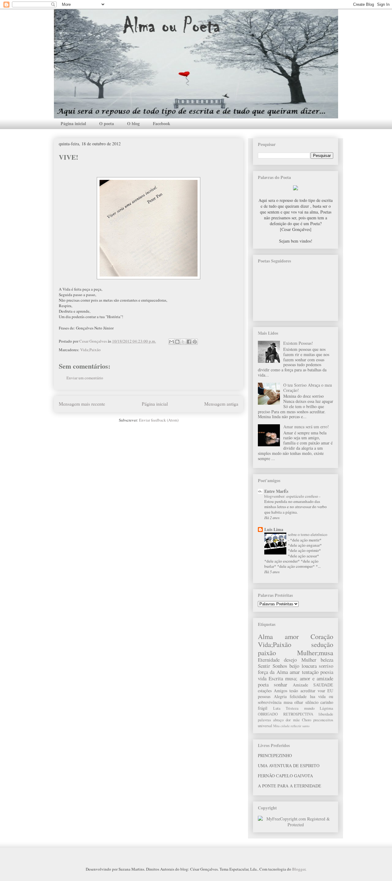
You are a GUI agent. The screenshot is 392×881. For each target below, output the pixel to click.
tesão (293, 690)
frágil (262, 708)
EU (330, 690)
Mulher (308, 659)
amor (292, 636)
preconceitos (323, 720)
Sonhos (280, 665)
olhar (298, 702)
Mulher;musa (315, 652)
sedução (322, 644)
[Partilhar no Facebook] (189, 342)
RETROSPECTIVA (298, 714)
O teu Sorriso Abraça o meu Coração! (307, 387)
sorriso (326, 665)
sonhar (280, 684)
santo (306, 725)
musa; (291, 678)
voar (321, 690)
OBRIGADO (268, 714)
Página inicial (73, 123)
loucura (309, 665)
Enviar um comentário (84, 378)
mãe (296, 720)
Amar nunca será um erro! (306, 426)
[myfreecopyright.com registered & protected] (295, 824)
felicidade (298, 696)
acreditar (307, 690)
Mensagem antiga (221, 404)
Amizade (300, 685)
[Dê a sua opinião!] (177, 342)
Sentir (264, 665)
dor (288, 720)
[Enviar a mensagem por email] (171, 342)
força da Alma (273, 671)
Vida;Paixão (90, 349)
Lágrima (326, 708)
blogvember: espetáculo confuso (291, 496)
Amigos (280, 690)
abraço (278, 720)
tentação (310, 671)
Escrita (276, 678)
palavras (264, 720)
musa (288, 702)
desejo (290, 659)
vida (262, 678)
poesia (326, 671)
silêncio (311, 702)
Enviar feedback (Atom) (159, 420)
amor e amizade (316, 678)
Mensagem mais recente (82, 404)
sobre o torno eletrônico (307, 534)
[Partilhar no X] (183, 342)
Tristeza (292, 708)
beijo (294, 665)
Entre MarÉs (276, 491)
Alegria (280, 696)
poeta (263, 684)
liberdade (325, 714)
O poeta (106, 123)
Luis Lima (273, 529)
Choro (306, 720)
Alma (265, 636)
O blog (133, 123)
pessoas (264, 696)
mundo (309, 708)
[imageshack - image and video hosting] (295, 188)
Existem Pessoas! (298, 343)
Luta (277, 708)
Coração (322, 636)
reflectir (296, 725)
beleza (327, 659)
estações (265, 690)
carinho (326, 702)
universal (265, 725)
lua (312, 696)
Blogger (298, 869)
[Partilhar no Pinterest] (195, 342)
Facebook (161, 123)
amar (295, 671)
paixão (267, 652)
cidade (285, 725)
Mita (276, 725)
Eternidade (269, 659)
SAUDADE (323, 685)
